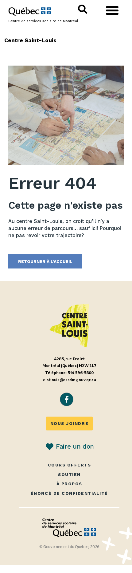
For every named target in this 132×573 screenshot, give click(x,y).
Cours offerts (69, 465)
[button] (112, 10)
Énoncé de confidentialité (69, 493)
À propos (69, 484)
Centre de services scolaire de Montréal (43, 21)
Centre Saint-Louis (30, 40)
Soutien (69, 474)
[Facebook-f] (66, 399)
